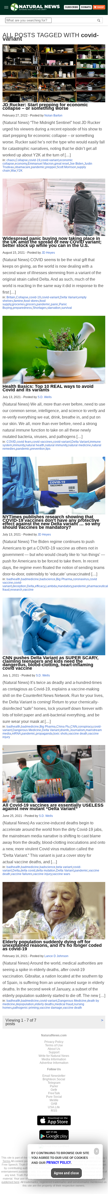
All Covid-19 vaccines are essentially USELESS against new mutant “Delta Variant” (53, 807)
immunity (19, 445)
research (16, 589)
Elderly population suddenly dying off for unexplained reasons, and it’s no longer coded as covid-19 (52, 945)
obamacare (22, 167)
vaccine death (77, 733)
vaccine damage (51, 1007)
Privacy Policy (53, 1042)
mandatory (65, 586)
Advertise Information (54, 1063)
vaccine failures (21, 874)
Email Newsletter (53, 1076)
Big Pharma (64, 579)
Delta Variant (68, 297)
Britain (11, 297)
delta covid (28, 870)
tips (48, 448)
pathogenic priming (26, 1007)
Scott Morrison (66, 167)
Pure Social (54, 1096)
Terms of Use (54, 1045)
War (13, 170)
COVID (11, 441)
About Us (54, 1049)
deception (19, 586)
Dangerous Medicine (27, 730)
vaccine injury (42, 874)
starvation (54, 308)
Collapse (22, 160)
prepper (50, 167)
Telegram (54, 1083)
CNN (73, 726)
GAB (54, 1103)
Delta (30, 586)
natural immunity (56, 445)
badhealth (13, 579)
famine (18, 301)
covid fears (24, 441)
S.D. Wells (45, 397)
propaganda (44, 733)
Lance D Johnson (56, 956)
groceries (18, 304)
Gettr (54, 1089)
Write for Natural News (54, 1056)
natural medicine (79, 445)
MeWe (54, 1100)
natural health (35, 445)
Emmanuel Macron (41, 163)
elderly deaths (44, 1004)
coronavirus (81, 579)
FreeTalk (54, 1093)
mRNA (16, 733)
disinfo (64, 730)
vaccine (28, 589)
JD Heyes (48, 252)
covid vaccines (42, 441)
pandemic (38, 167)
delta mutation (45, 870)
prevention (37, 448)
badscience (47, 579)
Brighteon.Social (54, 1079)
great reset (61, 163)
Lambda (51, 586)
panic (54, 304)
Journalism (77, 730)
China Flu (63, 726)
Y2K (20, 170)
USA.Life (54, 1107)
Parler (54, 1086)
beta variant (64, 867)
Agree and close (66, 1173)
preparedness (22, 308)
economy (21, 163)
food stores (31, 301)
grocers (31, 304)
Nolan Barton (53, 115)
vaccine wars (61, 874)
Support (54, 1052)
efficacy (40, 586)
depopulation (25, 1004)
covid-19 (34, 160)
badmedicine (30, 579)
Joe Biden (76, 163)
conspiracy (85, 726)
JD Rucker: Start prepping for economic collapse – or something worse (45, 106)
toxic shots (60, 733)
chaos (11, 160)
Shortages (40, 308)
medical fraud (64, 1004)
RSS (54, 1110)
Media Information (54, 1059)
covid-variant (50, 160)
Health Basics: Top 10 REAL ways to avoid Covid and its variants (48, 388)
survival (66, 308)
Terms (7, 1161)
